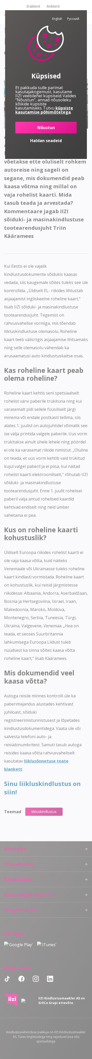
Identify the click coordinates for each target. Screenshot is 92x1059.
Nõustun (46, 127)
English (57, 19)
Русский (73, 19)
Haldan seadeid (46, 140)
